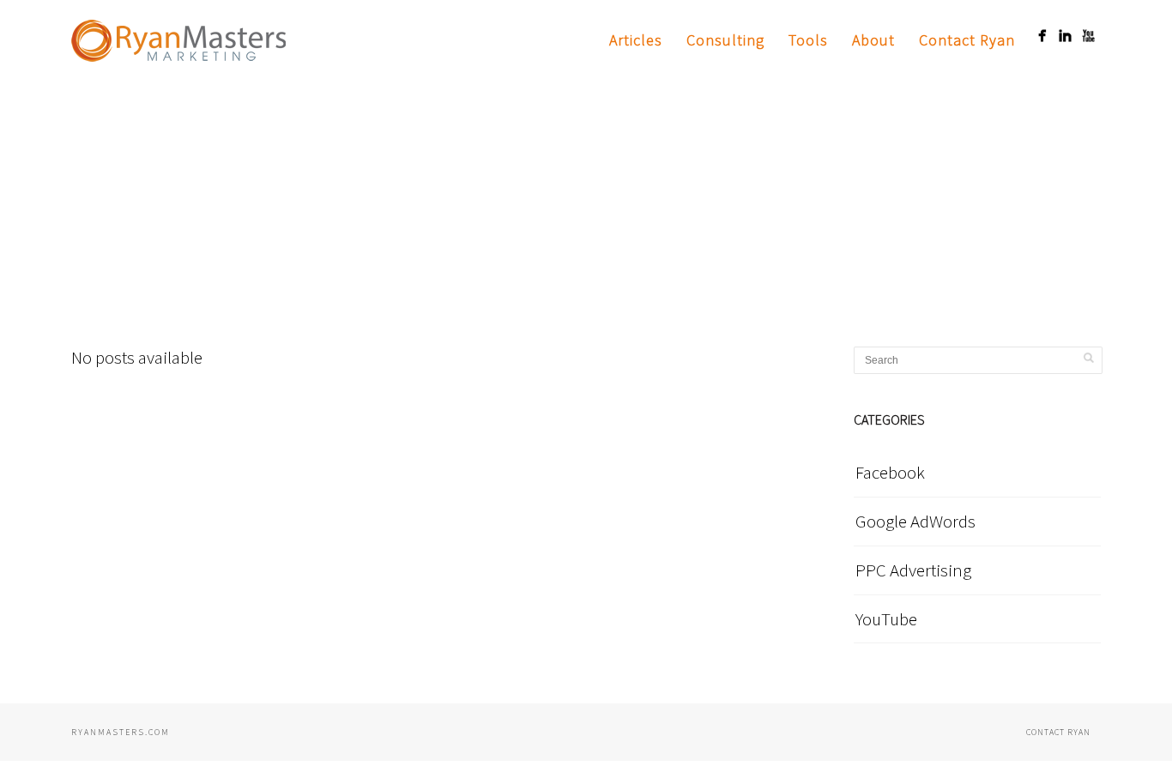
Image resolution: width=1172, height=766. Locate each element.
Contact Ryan (967, 40)
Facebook (890, 472)
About (873, 40)
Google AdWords (915, 521)
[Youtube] (1088, 35)
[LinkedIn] (1065, 35)
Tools (808, 40)
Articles (635, 40)
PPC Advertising (913, 570)
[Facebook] (1042, 35)
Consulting (725, 40)
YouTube (886, 618)
